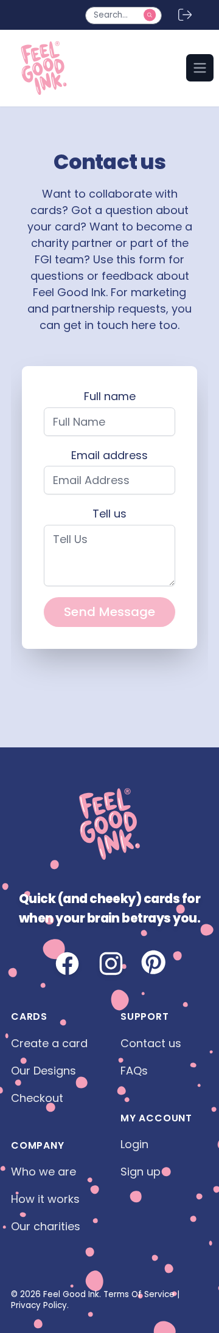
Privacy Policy (39, 1305)
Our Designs (43, 1070)
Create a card (49, 1043)
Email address (109, 455)
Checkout (37, 1098)
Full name (110, 396)
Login (134, 1144)
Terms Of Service (139, 1294)
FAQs (134, 1070)
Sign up (140, 1171)
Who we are (43, 1171)
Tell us (109, 513)
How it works (45, 1199)
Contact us (150, 1043)
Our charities (45, 1226)
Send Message (109, 611)
